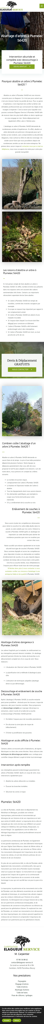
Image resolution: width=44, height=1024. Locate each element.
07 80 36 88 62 (22, 960)
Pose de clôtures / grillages (22, 995)
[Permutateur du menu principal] (42, 6)
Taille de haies (22, 992)
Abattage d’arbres (22, 990)
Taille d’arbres (22, 987)
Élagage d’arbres (22, 984)
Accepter (6, 1020)
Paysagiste (22, 981)
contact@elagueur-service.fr (22, 962)
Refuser (17, 1020)
